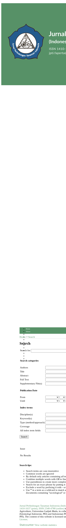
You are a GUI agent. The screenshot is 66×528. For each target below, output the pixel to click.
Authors (24, 367)
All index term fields (30, 430)
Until (22, 401)
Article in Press (31, 359)
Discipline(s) (26, 414)
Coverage (25, 426)
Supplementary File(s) (31, 383)
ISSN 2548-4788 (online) (51, 508)
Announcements (31, 348)
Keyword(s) (26, 418)
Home (28, 329)
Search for (25, 350)
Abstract (24, 375)
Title (22, 371)
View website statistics (45, 525)
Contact (28, 356)
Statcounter (27, 524)
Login (28, 334)
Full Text (24, 379)
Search (28, 340)
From (22, 397)
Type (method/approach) (32, 422)
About (28, 331)
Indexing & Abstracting (34, 353)
